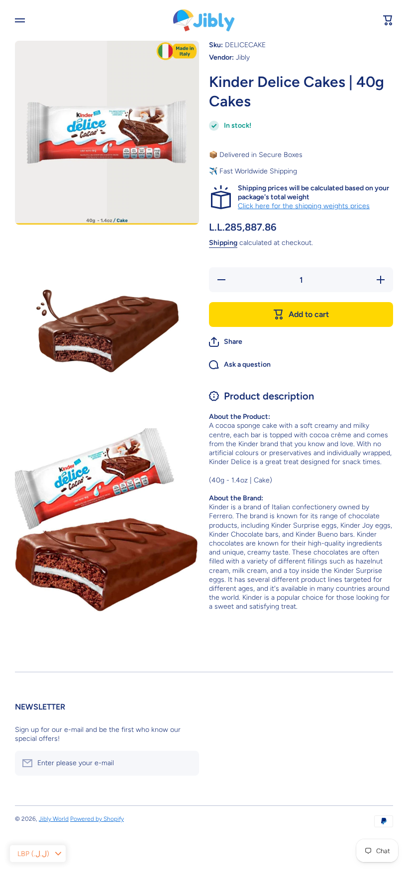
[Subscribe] (186, 763)
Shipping (223, 242)
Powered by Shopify (97, 818)
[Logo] (204, 20)
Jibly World (54, 818)
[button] (225, 342)
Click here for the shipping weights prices (304, 206)
